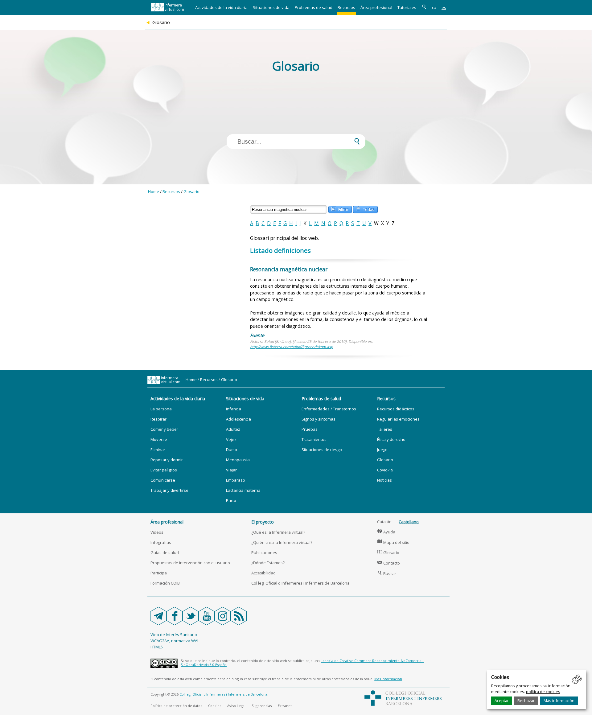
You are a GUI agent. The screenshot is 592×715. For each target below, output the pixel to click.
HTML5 (156, 647)
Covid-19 (385, 470)
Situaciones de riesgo (322, 449)
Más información (559, 700)
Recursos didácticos (395, 409)
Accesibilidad (263, 573)
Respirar (158, 419)
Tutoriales (406, 7)
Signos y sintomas (318, 419)
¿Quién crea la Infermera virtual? (281, 542)
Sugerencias (262, 705)
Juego (382, 449)
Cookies (214, 705)
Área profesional (376, 7)
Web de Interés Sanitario (173, 634)
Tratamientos (314, 439)
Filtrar (339, 209)
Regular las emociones (398, 419)
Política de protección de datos (176, 705)
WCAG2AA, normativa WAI (174, 640)
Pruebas (310, 429)
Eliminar (157, 449)
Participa (158, 573)
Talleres (384, 429)
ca (434, 7)
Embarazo (235, 480)
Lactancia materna (243, 490)
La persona (161, 409)
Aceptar (502, 700)
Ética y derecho (391, 439)
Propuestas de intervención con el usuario (190, 562)
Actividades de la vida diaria (221, 7)
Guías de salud (164, 552)
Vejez (231, 439)
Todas (365, 209)
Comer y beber (164, 429)
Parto (231, 500)
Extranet (285, 705)
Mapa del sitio (393, 542)
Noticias (384, 480)
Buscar (386, 573)
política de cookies (543, 691)
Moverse (158, 439)
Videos (156, 532)
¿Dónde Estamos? (268, 562)
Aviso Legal (236, 705)
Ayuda (386, 532)
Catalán (384, 521)
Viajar (231, 470)
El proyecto (262, 522)
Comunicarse (162, 480)
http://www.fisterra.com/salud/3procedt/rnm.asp (291, 346)
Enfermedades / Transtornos (329, 409)
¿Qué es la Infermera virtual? (278, 532)
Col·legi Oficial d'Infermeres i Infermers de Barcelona (300, 583)
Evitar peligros (163, 470)
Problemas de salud (313, 7)
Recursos (346, 7)
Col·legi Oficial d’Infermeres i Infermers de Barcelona (223, 694)
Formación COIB (165, 583)
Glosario (191, 191)
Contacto (388, 563)
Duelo (231, 449)
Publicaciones (264, 552)
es (444, 7)
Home (153, 191)
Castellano (409, 521)
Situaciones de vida (271, 7)
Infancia (233, 409)
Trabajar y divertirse (169, 490)
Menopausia (238, 459)
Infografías (160, 542)
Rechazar (526, 700)
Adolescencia (238, 419)
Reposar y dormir (166, 459)
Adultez (233, 429)
